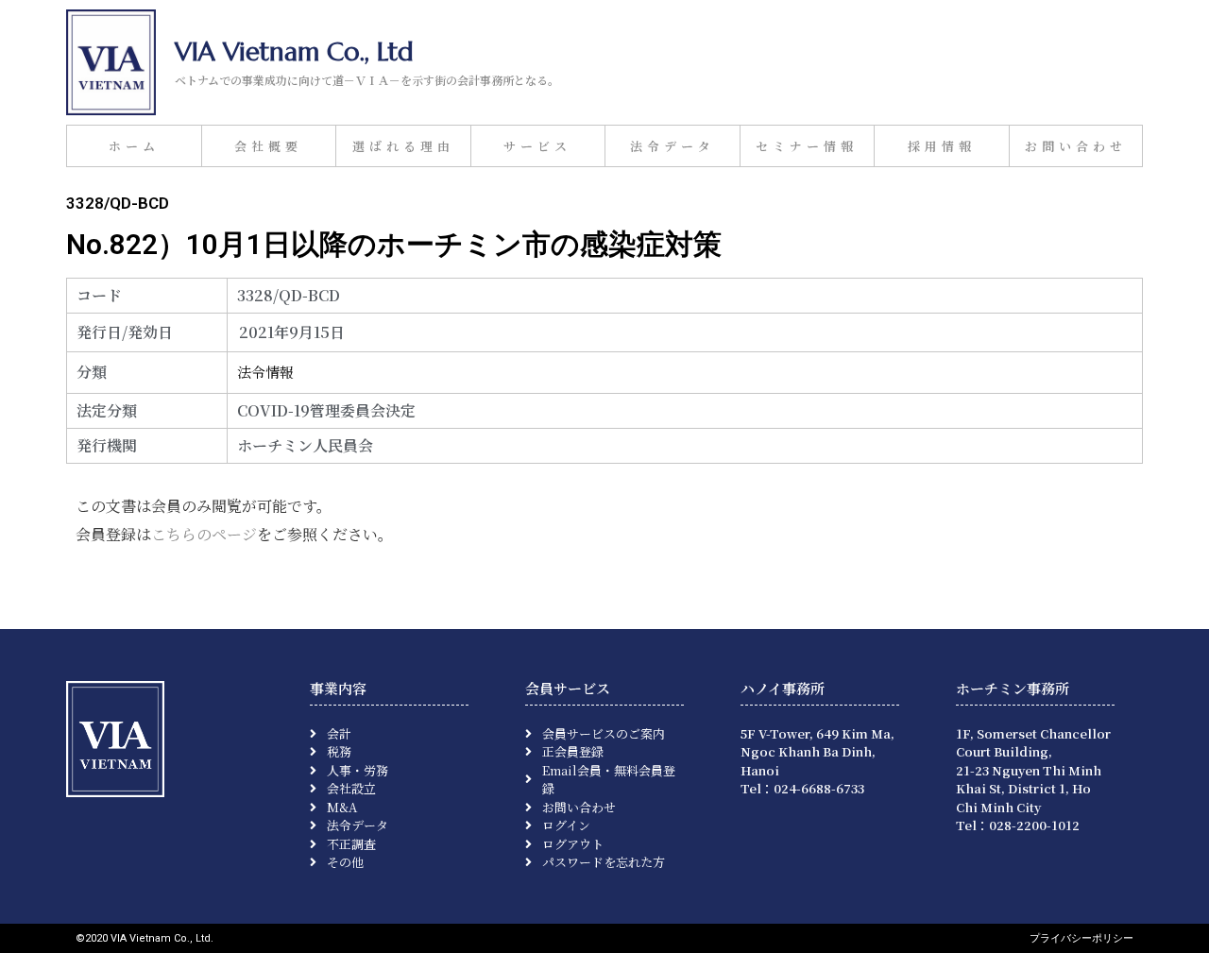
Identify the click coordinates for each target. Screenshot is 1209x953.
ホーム (134, 146)
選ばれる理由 (403, 146)
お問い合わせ (1076, 146)
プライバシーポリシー (1081, 938)
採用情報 (942, 146)
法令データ (672, 146)
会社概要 (268, 146)
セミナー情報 (807, 146)
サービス (537, 146)
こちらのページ (204, 534)
